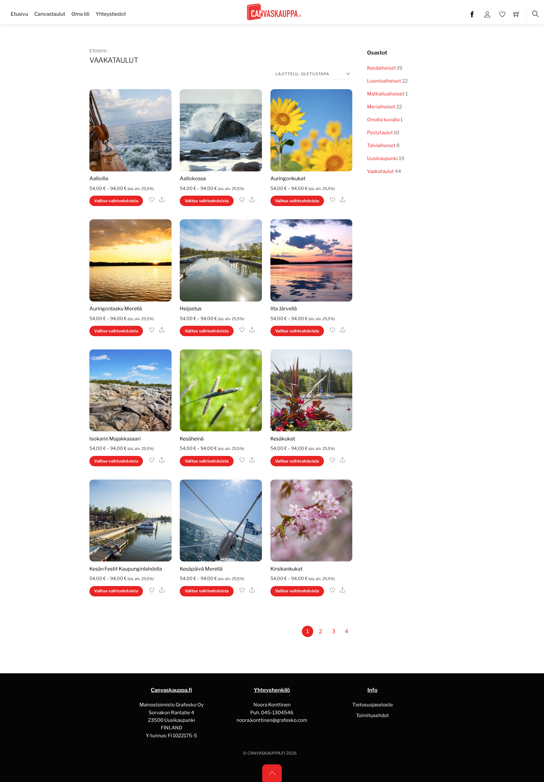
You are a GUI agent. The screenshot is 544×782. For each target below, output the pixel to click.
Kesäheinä (192, 439)
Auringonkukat (287, 178)
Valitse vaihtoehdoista (116, 200)
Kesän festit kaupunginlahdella (125, 569)
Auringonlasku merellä (115, 309)
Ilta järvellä (283, 309)
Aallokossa (193, 178)
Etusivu (19, 14)
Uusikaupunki (382, 158)
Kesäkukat (282, 439)
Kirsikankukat (286, 569)
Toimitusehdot (372, 715)
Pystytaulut (380, 132)
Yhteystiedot (111, 14)
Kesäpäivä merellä (201, 569)
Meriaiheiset (381, 107)
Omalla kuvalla (383, 120)
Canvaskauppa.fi (266, 753)
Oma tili (80, 14)
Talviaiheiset (381, 145)
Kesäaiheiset (381, 68)
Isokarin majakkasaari (115, 439)
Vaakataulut (380, 171)
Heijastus (190, 309)
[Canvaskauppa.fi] (272, 11)
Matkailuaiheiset (386, 94)
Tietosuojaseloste (372, 705)
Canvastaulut (49, 14)
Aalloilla (98, 178)
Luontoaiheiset (384, 81)
